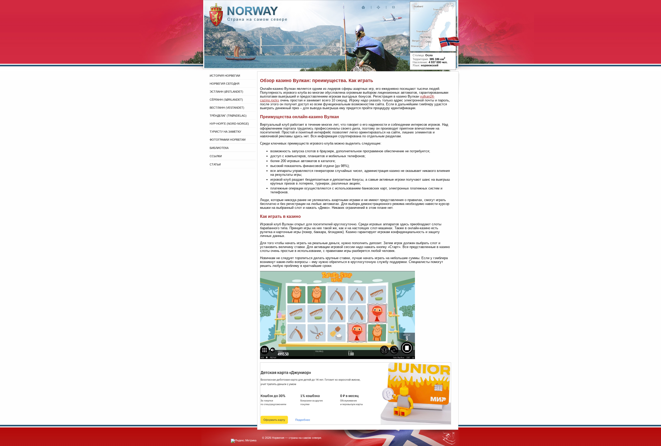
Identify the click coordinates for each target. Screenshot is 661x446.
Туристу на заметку (225, 131)
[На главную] (363, 8)
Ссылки (216, 156)
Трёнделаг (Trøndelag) (228, 115)
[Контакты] (394, 8)
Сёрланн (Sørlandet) (226, 99)
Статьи (215, 164)
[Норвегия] (257, 20)
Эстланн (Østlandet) (226, 91)
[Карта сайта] (378, 8)
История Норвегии (225, 75)
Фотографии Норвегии (228, 139)
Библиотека (219, 147)
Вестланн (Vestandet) (227, 107)
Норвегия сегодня (224, 83)
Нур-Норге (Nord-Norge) (229, 123)
